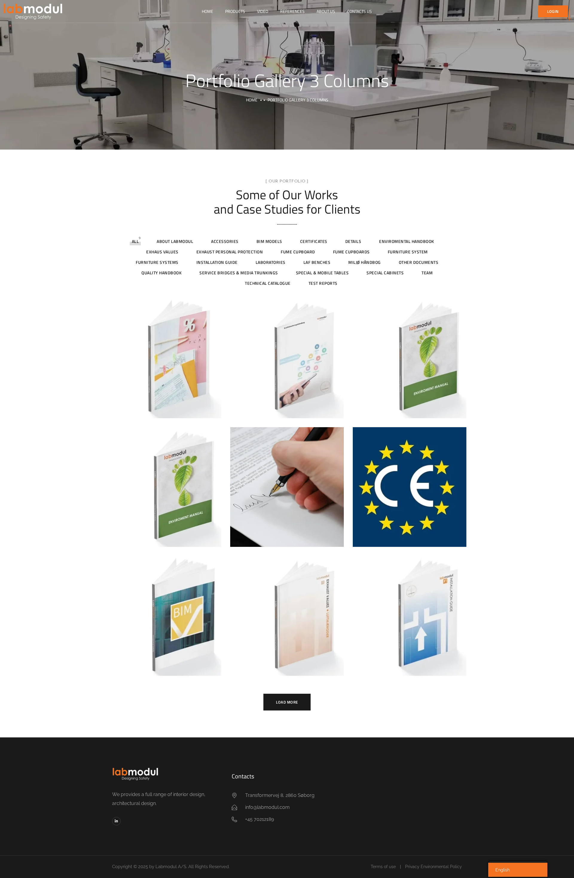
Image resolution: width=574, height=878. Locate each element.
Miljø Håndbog (364, 262)
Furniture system (408, 252)
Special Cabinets (385, 273)
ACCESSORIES (225, 241)
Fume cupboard (298, 252)
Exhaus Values (162, 252)
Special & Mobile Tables (322, 273)
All (135, 241)
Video (262, 11)
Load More (287, 702)
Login (553, 11)
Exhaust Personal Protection (229, 252)
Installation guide (217, 262)
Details (353, 241)
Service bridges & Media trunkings (238, 273)
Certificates (313, 241)
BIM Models (269, 241)
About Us (326, 11)
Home (207, 11)
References (292, 11)
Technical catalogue (268, 283)
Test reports (323, 283)
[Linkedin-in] (116, 821)
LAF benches (317, 262)
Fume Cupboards (351, 252)
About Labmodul (175, 241)
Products (235, 11)
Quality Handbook (161, 273)
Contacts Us (359, 11)
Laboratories (271, 262)
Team (427, 273)
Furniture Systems (157, 262)
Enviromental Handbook (406, 241)
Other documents (419, 262)
